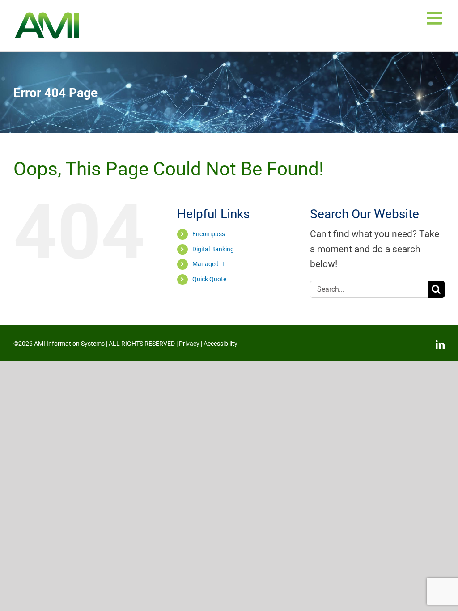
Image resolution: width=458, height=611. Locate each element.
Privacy (189, 343)
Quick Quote (209, 279)
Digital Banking (213, 249)
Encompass (208, 234)
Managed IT (208, 263)
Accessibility (220, 343)
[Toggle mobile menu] (436, 18)
